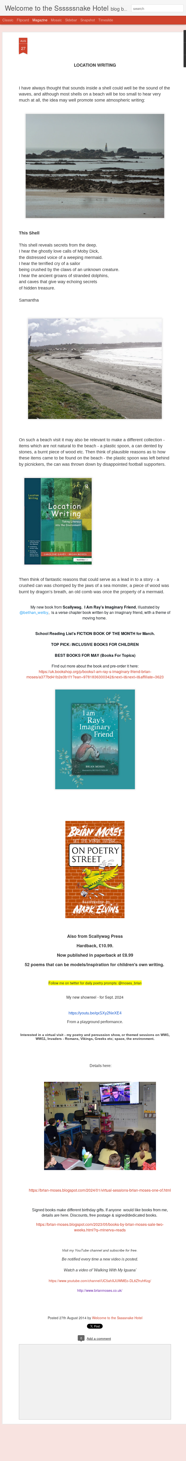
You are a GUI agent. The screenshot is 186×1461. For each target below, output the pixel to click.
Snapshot (87, 19)
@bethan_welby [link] (34, 612)
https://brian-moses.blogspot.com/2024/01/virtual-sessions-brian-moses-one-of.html (100, 1190)
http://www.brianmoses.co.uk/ (99, 1290)
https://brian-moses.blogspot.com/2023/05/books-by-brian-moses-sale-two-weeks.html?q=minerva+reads (100, 1227)
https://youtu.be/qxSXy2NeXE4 (95, 1013)
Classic (7, 19)
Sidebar (71, 19)
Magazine (39, 19)
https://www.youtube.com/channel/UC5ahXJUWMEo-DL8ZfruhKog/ (100, 1280)
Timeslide (105, 19)
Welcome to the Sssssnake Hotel (117, 1317)
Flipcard (23, 19)
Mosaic (56, 19)
